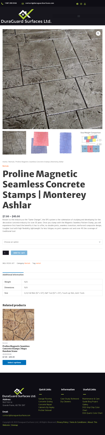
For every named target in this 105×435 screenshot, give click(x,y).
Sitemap (14, 425)
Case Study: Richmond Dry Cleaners (69, 400)
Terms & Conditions (78, 422)
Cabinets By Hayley (46, 407)
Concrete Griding (45, 401)
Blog (90, 401)
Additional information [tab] (13, 274)
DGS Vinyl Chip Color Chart (91, 409)
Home (5, 161)
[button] (78, 16)
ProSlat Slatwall (44, 410)
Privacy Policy (62, 422)
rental (38, 263)
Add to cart (19, 252)
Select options (14, 362)
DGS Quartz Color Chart (92, 413)
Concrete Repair (45, 404)
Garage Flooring (45, 398)
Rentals (11, 161)
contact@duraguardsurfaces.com (39, 3)
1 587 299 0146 (11, 3)
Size (4, 236)
